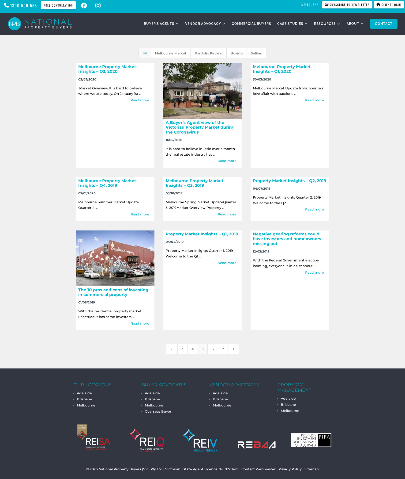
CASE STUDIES (290, 24)
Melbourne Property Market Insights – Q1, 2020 (282, 69)
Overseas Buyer (158, 411)
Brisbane (84, 399)
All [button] (145, 53)
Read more (140, 100)
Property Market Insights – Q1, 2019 (202, 234)
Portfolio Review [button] (208, 53)
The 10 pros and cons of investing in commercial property (113, 292)
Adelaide (152, 393)
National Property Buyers (120, 469)
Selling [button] (256, 53)
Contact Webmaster (258, 469)
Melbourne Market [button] (170, 53)
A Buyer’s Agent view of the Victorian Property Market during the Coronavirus (200, 127)
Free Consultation (58, 5)
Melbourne (86, 405)
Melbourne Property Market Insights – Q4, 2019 (107, 183)
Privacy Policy (290, 469)
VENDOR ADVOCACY (203, 24)
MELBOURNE (309, 5)
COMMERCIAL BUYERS (251, 24)
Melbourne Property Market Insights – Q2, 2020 (107, 69)
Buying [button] (237, 53)
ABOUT (353, 24)
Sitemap (311, 469)
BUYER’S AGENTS (159, 24)
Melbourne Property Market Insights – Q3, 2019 (194, 183)
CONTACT (384, 24)
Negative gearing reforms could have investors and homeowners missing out (287, 239)
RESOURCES (325, 24)
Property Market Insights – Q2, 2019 (289, 180)
